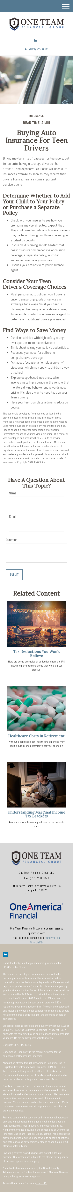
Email (12, 516)
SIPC (56, 1067)
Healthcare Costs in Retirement (36, 736)
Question (11, 539)
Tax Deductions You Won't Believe (36, 653)
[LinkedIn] (35, 40)
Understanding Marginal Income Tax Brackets (36, 814)
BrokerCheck (18, 967)
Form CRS (41, 1183)
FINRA (50, 1067)
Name (12, 493)
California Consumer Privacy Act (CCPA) (46, 1030)
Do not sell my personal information (33, 1038)
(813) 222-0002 (38, 49)
